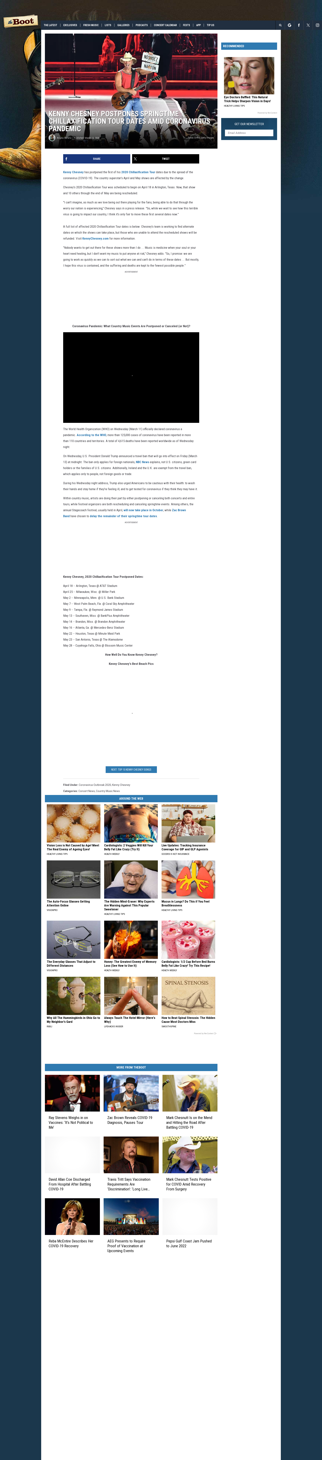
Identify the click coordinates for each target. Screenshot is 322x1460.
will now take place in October (143, 510)
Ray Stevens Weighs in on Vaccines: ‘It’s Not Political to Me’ (71, 1122)
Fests (186, 25)
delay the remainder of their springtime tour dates (123, 516)
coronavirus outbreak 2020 (95, 784)
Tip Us (210, 25)
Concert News (86, 791)
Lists (108, 25)
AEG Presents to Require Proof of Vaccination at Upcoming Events (126, 1246)
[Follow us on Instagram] (317, 25)
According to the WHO (91, 435)
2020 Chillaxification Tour (138, 172)
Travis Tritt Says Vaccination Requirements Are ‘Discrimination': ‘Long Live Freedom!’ (128, 1184)
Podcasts (142, 25)
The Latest (50, 25)
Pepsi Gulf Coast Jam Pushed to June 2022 (189, 1243)
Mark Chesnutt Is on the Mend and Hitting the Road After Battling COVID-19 (189, 1122)
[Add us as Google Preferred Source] (289, 25)
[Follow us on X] (308, 25)
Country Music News (108, 791)
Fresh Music (91, 25)
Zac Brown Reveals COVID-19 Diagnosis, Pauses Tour (129, 1120)
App (198, 25)
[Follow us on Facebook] (298, 25)
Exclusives (70, 25)
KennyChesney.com (95, 238)
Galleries (123, 25)
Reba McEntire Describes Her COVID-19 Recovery (71, 1243)
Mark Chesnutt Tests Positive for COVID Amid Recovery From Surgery (188, 1184)
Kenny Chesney (73, 172)
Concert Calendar (165, 25)
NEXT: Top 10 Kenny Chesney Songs (131, 769)
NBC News (142, 462)
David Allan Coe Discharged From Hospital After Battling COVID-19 (70, 1184)
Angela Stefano (64, 137)
